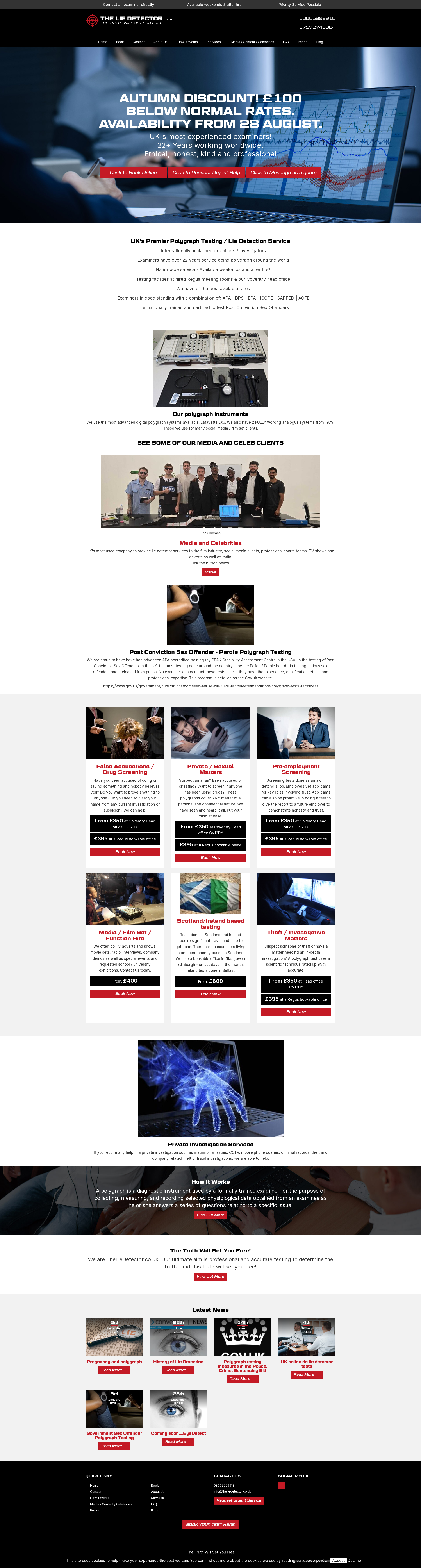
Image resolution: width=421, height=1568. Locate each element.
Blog (319, 42)
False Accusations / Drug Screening (125, 769)
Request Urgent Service (239, 1500)
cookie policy (314, 1560)
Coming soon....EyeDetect (178, 1433)
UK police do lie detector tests (307, 1363)
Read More (112, 1370)
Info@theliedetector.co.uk (232, 1491)
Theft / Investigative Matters (296, 935)
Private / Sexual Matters (210, 769)
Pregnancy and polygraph (114, 1361)
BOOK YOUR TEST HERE (210, 1525)
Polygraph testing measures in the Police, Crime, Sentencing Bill (242, 1366)
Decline (354, 1560)
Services (214, 42)
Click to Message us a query (283, 172)
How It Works (187, 42)
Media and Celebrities (210, 543)
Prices (302, 42)
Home (102, 42)
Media (210, 572)
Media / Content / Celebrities (252, 42)
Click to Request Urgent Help (206, 172)
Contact (139, 42)
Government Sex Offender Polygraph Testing (114, 1435)
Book (120, 42)
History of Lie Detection (178, 1361)
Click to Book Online (133, 172)
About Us (160, 42)
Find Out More (210, 1215)
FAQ (286, 42)
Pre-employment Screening (296, 769)
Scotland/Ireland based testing (210, 924)
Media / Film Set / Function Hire (125, 935)
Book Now (125, 852)
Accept (338, 1560)
